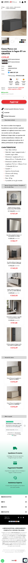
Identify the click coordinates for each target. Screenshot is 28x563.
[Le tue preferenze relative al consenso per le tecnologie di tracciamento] (25, 560)
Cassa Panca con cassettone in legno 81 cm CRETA (14, 379)
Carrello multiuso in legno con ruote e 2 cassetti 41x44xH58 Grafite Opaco (14, 263)
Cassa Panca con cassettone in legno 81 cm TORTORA (14, 404)
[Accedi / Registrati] (23, 2)
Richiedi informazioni (9, 116)
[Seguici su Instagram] (21, 518)
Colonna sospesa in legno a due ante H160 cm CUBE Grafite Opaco (14, 345)
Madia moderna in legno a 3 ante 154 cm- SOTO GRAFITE (14, 290)
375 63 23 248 (20, 75)
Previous (2, 23)
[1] (14, 97)
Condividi (6, 112)
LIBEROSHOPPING (12, 68)
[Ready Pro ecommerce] (14, 560)
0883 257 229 (14, 72)
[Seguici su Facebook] (18, 518)
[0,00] (25, 2)
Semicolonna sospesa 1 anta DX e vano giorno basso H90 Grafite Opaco (14, 317)
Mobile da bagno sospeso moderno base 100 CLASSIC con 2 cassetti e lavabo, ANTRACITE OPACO (14, 208)
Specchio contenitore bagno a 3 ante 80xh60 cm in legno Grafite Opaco (14, 235)
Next (26, 23)
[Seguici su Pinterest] (23, 518)
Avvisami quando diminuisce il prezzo (14, 109)
